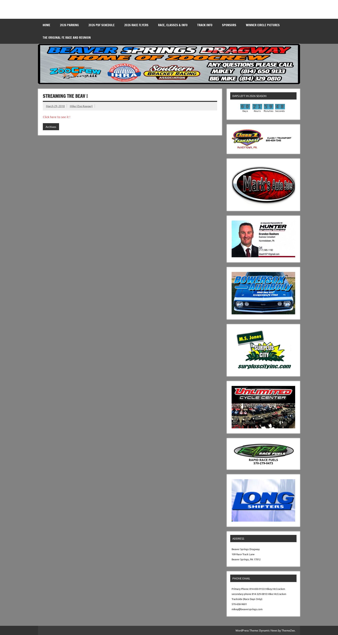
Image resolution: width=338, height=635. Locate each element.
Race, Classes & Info (173, 25)
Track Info (204, 25)
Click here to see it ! (56, 117)
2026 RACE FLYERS (136, 25)
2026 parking (69, 25)
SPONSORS (229, 25)
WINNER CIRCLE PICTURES (263, 25)
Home (46, 25)
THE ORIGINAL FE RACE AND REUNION (67, 37)
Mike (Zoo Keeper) (81, 106)
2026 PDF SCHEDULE (101, 25)
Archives (51, 126)
